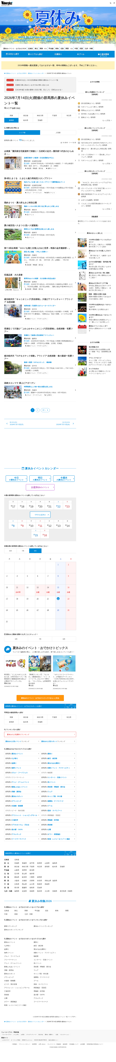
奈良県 (39, 880)
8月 (64, 639)
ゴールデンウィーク (31, 1034)
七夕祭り (7, 946)
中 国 (6, 884)
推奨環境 (34, 1044)
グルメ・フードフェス (12, 956)
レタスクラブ (5, 1040)
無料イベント (9, 953)
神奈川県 (40, 115)
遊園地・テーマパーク (42, 977)
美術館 (6, 995)
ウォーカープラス (6, 1034)
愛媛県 (24, 887)
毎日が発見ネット (53, 1040)
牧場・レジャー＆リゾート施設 (15, 1005)
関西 (67, 48)
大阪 (71, 49)
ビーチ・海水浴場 (10, 984)
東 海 (6, 877)
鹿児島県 (63, 891)
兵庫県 (32, 880)
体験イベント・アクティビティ (45, 953)
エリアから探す (36, 54)
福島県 (54, 863)
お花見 (22, 1034)
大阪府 (16, 880)
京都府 (24, 880)
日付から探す (13, 54)
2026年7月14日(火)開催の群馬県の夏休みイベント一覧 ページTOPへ (55, 1017)
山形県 (47, 863)
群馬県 (11, 722)
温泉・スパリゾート (41, 984)
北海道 (30, 48)
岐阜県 (24, 877)
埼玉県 (68, 115)
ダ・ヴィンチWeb (15, 1040)
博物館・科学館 (39, 991)
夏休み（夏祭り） (49, 1034)
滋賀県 (54, 880)
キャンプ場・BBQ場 (41, 974)
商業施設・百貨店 (40, 988)
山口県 (32, 884)
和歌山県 (48, 880)
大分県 (47, 891)
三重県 (32, 877)
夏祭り (59, 54)
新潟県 (32, 870)
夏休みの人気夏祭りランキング (18, 734)
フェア (36, 970)
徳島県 (32, 887)
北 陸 (6, 873)
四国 (81, 48)
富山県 (24, 873)
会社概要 (82, 1044)
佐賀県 (24, 891)
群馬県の (14, 754)
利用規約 (14, 1044)
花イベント (38, 963)
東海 (57, 48)
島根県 (47, 884)
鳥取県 (39, 884)
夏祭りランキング (10, 926)
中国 (76, 48)
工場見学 (7, 991)
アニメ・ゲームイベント (13, 963)
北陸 (62, 48)
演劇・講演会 (9, 970)
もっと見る (106, 120)
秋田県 (39, 863)
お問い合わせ (42, 1044)
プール (81, 54)
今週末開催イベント (104, 55)
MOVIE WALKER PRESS (40, 1040)
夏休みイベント (9, 942)
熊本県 (39, 891)
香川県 (16, 887)
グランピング (9, 977)
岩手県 (32, 863)
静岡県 (39, 877)
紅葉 (57, 1034)
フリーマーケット (10, 960)
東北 (36, 48)
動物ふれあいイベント (12, 967)
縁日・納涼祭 (38, 946)
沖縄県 (70, 891)
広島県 (16, 884)
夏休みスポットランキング (13, 930)
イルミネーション (64, 1034)
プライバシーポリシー (24, 1044)
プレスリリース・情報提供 (54, 1044)
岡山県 (24, 884)
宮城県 (16, 863)
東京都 (25, 115)
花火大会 (40, 1034)
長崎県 (32, 891)
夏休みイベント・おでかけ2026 (14, 48)
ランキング (17, 741)
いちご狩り (16, 1034)
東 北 (6, 863)
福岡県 (16, 891)
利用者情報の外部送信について (95, 1044)
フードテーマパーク (41, 1002)
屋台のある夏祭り (40, 949)
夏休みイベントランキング (43, 926)
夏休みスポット (9, 974)
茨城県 (40, 120)
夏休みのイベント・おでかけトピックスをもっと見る (40, 698)
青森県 (24, 863)
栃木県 (25, 120)
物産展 (36, 956)
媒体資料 (65, 1044)
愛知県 (16, 877)
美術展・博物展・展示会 (42, 967)
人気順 (58, 132)
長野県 (24, 870)
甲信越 (51, 48)
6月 (16, 639)
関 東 (6, 866)
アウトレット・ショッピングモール (17, 988)
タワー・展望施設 (10, 1002)
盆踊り (6, 949)
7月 (40, 639)
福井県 (32, 873)
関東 (41, 48)
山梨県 (16, 870)
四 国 (6, 887)
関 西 (6, 880)
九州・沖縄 (89, 48)
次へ (44, 410)
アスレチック (38, 998)
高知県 (39, 887)
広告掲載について (73, 1044)
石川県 (16, 873)
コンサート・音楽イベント (43, 960)
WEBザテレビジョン (27, 1040)
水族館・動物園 (9, 981)
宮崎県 (54, 891)
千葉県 (54, 115)
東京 (45, 49)
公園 (5, 998)
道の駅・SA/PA (39, 995)
